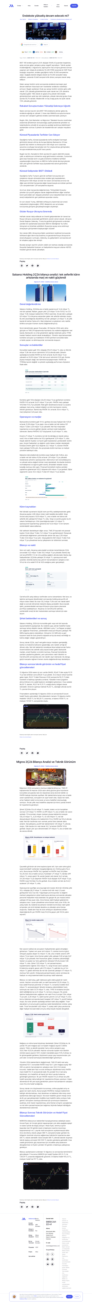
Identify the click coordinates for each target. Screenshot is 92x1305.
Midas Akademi (31, 1236)
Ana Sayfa (23, 19)
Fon (36, 1230)
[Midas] (11, 6)
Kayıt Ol (74, 5)
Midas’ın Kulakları (46, 5)
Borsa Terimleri (31, 1242)
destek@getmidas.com (53, 1246)
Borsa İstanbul (37, 1219)
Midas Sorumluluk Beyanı (53, 258)
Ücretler (36, 5)
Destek (66, 5)
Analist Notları (44, 19)
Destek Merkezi (31, 1223)
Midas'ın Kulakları (31, 1229)
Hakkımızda (32, 1218)
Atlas (29, 5)
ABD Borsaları (37, 1225)
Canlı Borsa (58, 5)
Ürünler (19, 5)
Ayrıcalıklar (32, 1256)
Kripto (30, 1252)
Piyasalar (31, 1247)
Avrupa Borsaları (37, 1242)
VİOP (36, 1247)
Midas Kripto (37, 1236)
